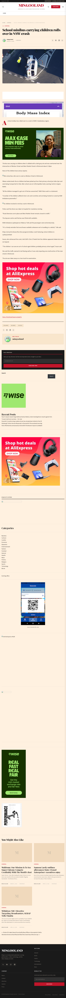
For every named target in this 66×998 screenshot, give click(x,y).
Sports (3, 564)
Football (4, 551)
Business (4, 536)
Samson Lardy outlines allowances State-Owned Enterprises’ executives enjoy (47, 870)
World (3, 568)
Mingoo (23, 994)
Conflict (4, 540)
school (20, 325)
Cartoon (4, 538)
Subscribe (56, 6)
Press (3, 987)
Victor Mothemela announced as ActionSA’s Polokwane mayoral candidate (22, 425)
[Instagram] (10, 964)
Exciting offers (5, 576)
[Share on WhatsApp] (62, 40)
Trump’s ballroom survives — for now (12, 419)
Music (3, 558)
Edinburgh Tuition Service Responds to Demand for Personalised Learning (22, 423)
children (5, 325)
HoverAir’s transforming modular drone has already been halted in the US (22, 421)
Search (4, 373)
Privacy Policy (48, 995)
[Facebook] (6, 964)
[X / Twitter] (3, 964)
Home (4, 13)
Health (3, 555)
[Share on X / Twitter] (52, 40)
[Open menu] (62, 6)
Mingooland (31, 5)
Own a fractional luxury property (12, 317)
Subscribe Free (33, 365)
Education (4, 544)
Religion (4, 562)
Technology (5, 566)
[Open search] (3, 6)
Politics (4, 560)
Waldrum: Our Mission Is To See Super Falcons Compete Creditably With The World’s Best (17, 870)
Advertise (4, 981)
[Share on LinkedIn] (59, 40)
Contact (3, 978)
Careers (3, 984)
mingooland (10, 39)
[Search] (48, 6)
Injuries (13, 325)
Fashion (4, 549)
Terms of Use (54, 995)
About (3, 975)
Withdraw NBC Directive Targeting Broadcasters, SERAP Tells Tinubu (16, 913)
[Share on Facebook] (56, 40)
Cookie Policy (61, 995)
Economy (4, 542)
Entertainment (6, 547)
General (9, 22)
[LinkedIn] (14, 964)
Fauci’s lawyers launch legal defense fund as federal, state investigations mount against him (27, 417)
